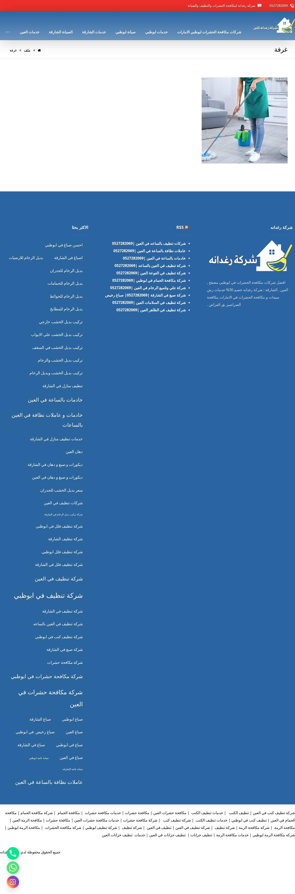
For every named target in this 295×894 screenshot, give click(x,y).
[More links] (7, 25)
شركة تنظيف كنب (176, 820)
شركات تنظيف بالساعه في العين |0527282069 (149, 243)
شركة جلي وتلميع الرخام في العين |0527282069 (148, 287)
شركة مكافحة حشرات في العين (50, 698)
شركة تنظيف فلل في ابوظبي (59, 526)
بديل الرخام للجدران (66, 270)
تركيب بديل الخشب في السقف (57, 347)
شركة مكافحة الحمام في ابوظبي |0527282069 (149, 280)
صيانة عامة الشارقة (73, 769)
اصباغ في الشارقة (68, 257)
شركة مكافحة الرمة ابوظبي (274, 834)
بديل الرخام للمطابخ (66, 308)
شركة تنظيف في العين (59, 578)
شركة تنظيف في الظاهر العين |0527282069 (151, 309)
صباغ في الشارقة (31, 744)
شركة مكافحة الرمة (254, 827)
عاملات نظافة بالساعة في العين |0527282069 (149, 250)
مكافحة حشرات (58, 820)
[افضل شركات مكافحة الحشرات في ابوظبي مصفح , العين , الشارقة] (273, 25)
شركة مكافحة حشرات (65, 662)
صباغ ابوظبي (72, 719)
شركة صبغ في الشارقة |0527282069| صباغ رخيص (145, 295)
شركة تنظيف (224, 827)
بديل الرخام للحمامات (65, 283)
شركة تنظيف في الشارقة (62, 611)
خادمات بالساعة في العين (55, 399)
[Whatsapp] (13, 867)
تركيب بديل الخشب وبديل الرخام (56, 372)
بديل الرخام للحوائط (66, 296)
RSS (180, 227)
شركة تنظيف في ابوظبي (48, 595)
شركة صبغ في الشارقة (65, 649)
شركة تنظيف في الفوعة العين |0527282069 (151, 272)
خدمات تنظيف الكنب (206, 812)
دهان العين (74, 451)
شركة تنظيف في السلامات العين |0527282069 (149, 302)
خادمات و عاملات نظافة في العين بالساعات (47, 419)
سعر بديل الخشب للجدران (61, 490)
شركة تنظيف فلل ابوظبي (62, 551)
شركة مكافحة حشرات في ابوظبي (47, 676)
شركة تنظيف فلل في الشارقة (59, 564)
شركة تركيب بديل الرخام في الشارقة (63, 514)
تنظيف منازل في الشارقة (62, 385)
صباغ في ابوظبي (69, 744)
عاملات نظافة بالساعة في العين (49, 782)
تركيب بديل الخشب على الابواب (57, 334)
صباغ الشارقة (40, 719)
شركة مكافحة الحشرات (62, 827)
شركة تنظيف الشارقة (65, 538)
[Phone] (13, 853)
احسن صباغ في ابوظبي (64, 245)
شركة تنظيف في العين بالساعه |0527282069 (150, 265)
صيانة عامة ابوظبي (39, 758)
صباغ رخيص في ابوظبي (35, 731)
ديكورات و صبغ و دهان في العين (57, 477)
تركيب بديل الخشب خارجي (61, 321)
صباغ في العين (71, 757)
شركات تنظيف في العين (63, 502)
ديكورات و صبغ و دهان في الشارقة (55, 464)
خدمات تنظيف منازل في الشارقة (56, 438)
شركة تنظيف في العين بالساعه (58, 623)
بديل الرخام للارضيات (26, 257)
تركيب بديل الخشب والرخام (60, 360)
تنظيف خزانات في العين (167, 834)
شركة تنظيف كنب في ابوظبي (59, 636)
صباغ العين (74, 731)
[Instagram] (13, 882)
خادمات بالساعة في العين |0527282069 (154, 258)
